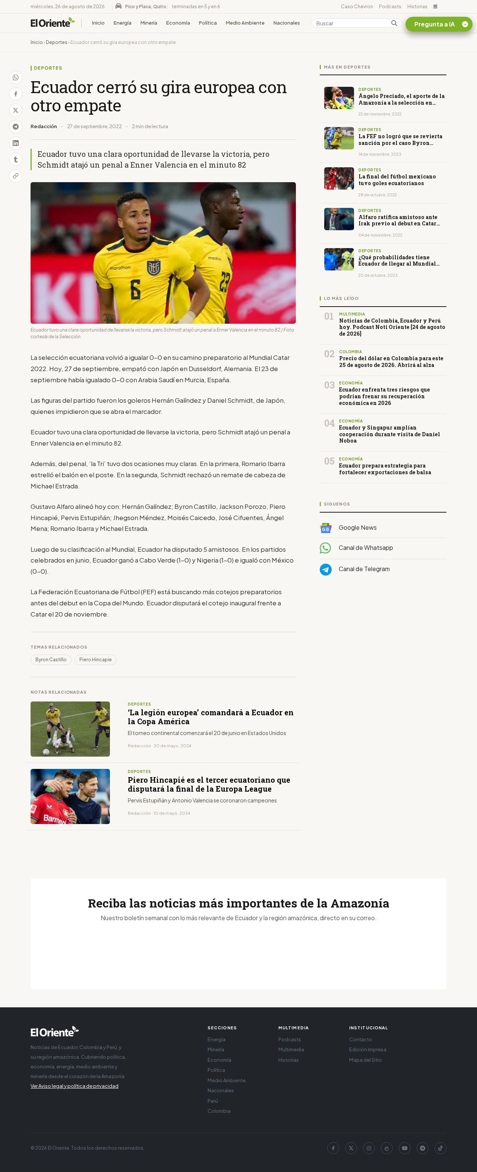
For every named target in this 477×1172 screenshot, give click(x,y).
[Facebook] (333, 1148)
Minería (148, 23)
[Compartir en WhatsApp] (15, 77)
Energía (123, 23)
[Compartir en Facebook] (15, 94)
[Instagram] (369, 1148)
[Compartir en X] (15, 110)
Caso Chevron (357, 6)
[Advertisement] (383, 656)
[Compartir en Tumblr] (15, 159)
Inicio (98, 23)
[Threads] (387, 1148)
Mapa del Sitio (365, 1060)
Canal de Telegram (364, 569)
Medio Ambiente (245, 23)
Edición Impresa (367, 1049)
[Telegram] (423, 1148)
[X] (351, 1148)
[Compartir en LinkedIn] (15, 143)
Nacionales (287, 23)
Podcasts (390, 6)
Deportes (56, 42)
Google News (357, 527)
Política (208, 23)
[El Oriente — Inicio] (53, 23)
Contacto (360, 1039)
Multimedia (291, 1049)
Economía (178, 23)
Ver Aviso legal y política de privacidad (75, 1086)
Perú (213, 1101)
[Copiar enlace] (15, 176)
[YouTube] (405, 1148)
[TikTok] (440, 1148)
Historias (417, 6)
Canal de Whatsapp (365, 547)
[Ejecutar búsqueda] (394, 23)
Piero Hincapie (95, 659)
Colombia (219, 1111)
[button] (435, 6)
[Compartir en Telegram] (15, 126)
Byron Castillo (51, 659)
